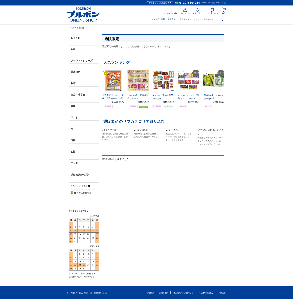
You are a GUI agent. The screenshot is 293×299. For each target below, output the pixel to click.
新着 (73, 49)
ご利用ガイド (212, 13)
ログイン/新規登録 (83, 193)
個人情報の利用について (183, 293)
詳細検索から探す (80, 174)
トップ (71, 28)
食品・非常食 (78, 94)
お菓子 (74, 83)
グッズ (74, 163)
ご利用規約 (163, 293)
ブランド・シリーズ (82, 60)
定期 (73, 140)
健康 (73, 106)
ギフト (74, 117)
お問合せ (171, 19)
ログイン (185, 13)
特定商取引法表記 (206, 293)
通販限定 (75, 72)
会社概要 (150, 293)
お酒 (73, 151)
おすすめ (75, 37)
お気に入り (198, 13)
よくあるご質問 (158, 19)
